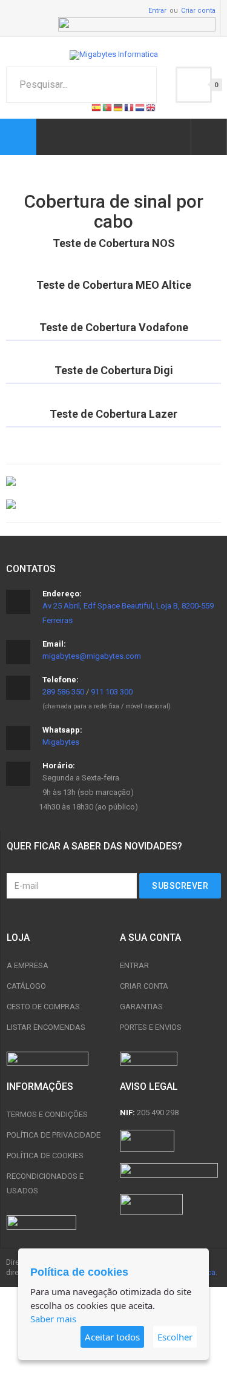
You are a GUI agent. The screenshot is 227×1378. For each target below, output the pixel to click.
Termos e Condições (47, 1114)
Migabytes (60, 742)
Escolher (174, 1337)
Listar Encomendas (46, 1027)
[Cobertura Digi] (113, 383)
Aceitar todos (112, 1337)
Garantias (141, 1006)
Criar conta (198, 11)
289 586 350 (63, 691)
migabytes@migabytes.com (91, 656)
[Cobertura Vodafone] (113, 340)
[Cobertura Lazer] (113, 426)
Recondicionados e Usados (45, 1183)
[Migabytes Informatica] (114, 55)
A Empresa (27, 965)
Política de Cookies (45, 1155)
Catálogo (26, 986)
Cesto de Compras (43, 1006)
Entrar (157, 11)
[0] (194, 85)
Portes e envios (151, 1027)
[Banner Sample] (113, 481)
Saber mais (53, 1319)
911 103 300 (112, 691)
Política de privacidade (53, 1134)
